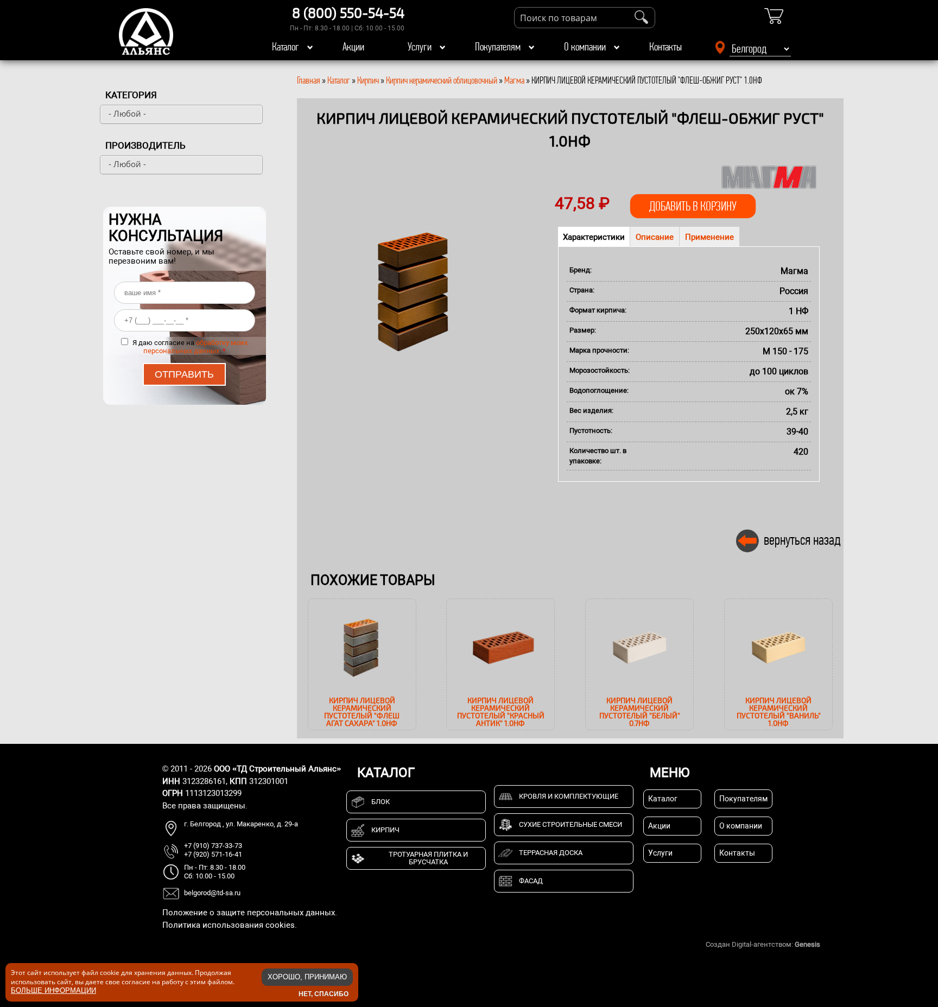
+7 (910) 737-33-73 (213, 846)
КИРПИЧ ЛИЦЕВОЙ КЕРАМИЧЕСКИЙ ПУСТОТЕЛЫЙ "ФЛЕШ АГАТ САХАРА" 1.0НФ (362, 712)
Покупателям (498, 46)
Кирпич (368, 80)
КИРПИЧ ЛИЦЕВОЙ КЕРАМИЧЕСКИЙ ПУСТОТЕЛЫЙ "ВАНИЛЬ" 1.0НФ (779, 712)
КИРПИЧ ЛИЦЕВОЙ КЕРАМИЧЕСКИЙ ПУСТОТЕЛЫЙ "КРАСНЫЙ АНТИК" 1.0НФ (500, 712)
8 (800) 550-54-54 (348, 12)
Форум (833, 944)
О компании (585, 46)
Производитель (145, 145)
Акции (353, 46)
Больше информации (53, 989)
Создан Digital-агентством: (763, 944)
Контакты (665, 46)
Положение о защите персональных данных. (249, 912)
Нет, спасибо (323, 993)
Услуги (420, 46)
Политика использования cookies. (229, 925)
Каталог (285, 46)
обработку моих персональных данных (195, 347)
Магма (514, 80)
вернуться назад (802, 539)
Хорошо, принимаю (307, 977)
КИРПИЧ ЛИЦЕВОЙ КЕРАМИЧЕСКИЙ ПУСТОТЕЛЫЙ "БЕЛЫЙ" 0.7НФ (639, 712)
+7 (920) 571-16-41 (213, 854)
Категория (131, 95)
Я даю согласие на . (190, 347)
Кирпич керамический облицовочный (441, 80)
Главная (308, 80)
